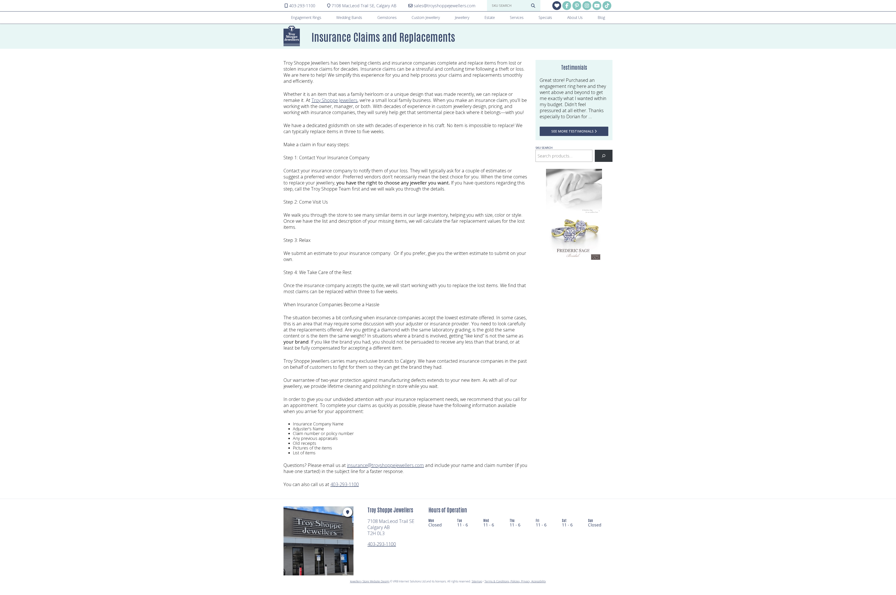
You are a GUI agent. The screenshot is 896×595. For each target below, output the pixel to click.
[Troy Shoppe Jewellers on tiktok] (606, 5)
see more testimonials (573, 131)
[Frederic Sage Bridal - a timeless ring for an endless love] (574, 260)
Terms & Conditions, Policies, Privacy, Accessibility (515, 581)
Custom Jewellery (426, 17)
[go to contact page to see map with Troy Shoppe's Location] (347, 512)
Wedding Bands (349, 17)
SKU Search (544, 148)
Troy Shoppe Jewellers (334, 100)
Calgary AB (364, 5)
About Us (575, 17)
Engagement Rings (306, 17)
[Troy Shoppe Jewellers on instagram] (586, 5)
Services (517, 17)
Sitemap (477, 581)
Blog (601, 17)
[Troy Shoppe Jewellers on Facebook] (566, 5)
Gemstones (387, 17)
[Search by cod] (533, 5)
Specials (545, 17)
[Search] (603, 156)
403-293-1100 (344, 484)
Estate (489, 17)
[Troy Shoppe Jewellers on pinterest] (576, 5)
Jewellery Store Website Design (369, 581)
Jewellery (462, 17)
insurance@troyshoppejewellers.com (385, 465)
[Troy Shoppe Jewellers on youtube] (596, 5)
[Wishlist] (556, 5)
